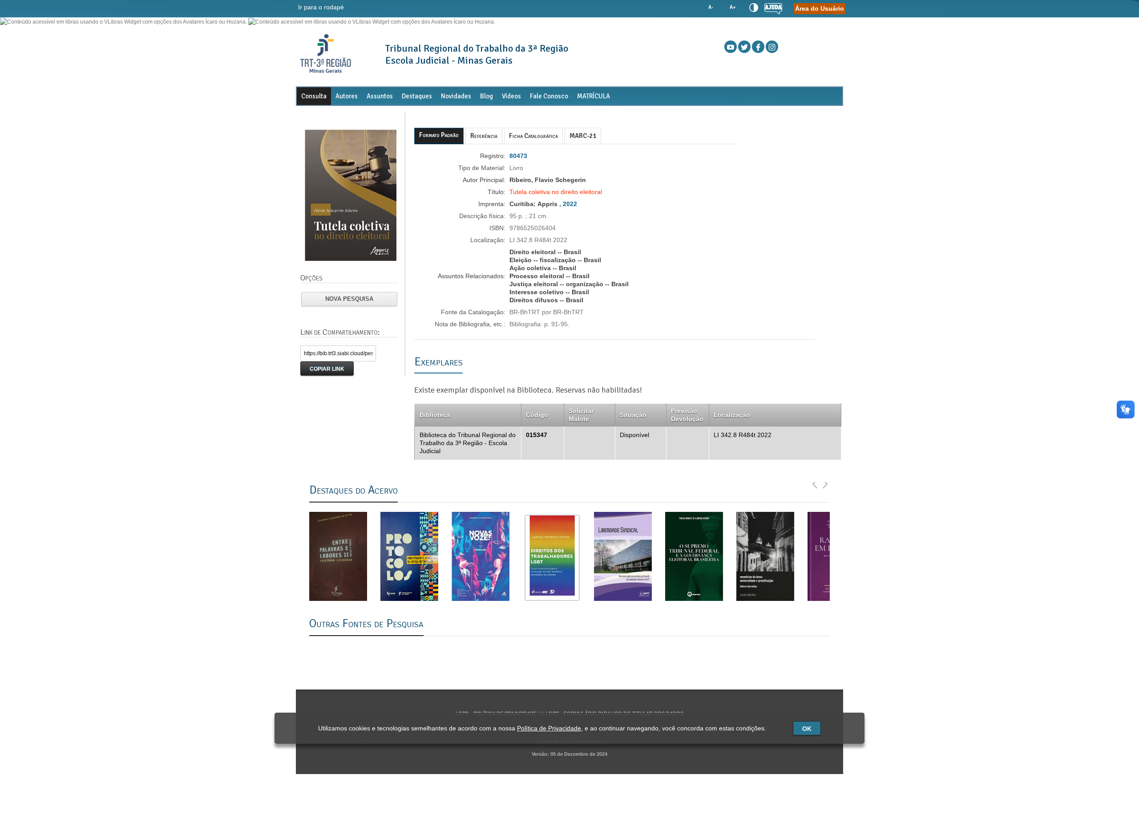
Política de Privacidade (549, 728)
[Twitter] (744, 47)
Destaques (417, 96)
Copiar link (327, 369)
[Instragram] (772, 47)
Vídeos (511, 96)
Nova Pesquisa (349, 299)
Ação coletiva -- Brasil (542, 268)
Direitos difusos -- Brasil (546, 300)
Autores (346, 96)
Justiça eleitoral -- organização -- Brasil (569, 284)
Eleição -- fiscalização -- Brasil (555, 260)
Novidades (456, 96)
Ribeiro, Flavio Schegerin (547, 179)
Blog (486, 96)
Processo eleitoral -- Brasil (549, 276)
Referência (483, 136)
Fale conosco (549, 96)
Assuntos (380, 96)
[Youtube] (730, 47)
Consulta (314, 96)
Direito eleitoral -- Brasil (545, 251)
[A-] (711, 7)
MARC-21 (583, 136)
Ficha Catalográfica (533, 136)
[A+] (732, 7)
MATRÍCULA (593, 96)
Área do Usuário (819, 8)
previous (815, 484)
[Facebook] (758, 47)
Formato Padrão (439, 135)
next (825, 484)
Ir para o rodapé (321, 7)
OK (807, 728)
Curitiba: (523, 203)
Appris (547, 203)
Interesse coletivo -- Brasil (549, 292)
